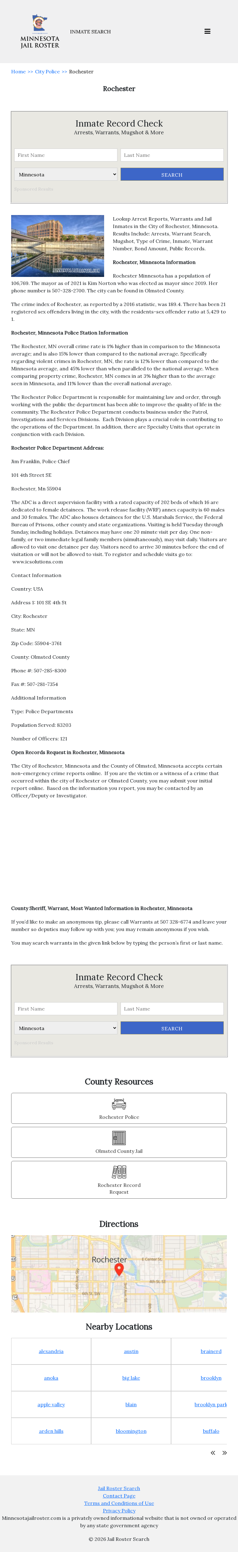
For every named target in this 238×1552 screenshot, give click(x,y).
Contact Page (119, 1496)
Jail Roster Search (119, 1488)
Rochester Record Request (119, 1188)
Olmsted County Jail (119, 1151)
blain (131, 1404)
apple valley (51, 1404)
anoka (51, 1378)
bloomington (131, 1431)
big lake (131, 1378)
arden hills (51, 1431)
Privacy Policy (119, 1510)
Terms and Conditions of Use (119, 1503)
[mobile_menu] (207, 32)
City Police (47, 71)
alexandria (51, 1351)
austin (131, 1351)
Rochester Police (119, 1117)
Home (18, 71)
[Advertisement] (119, 855)
